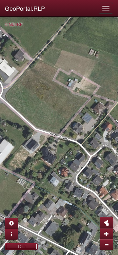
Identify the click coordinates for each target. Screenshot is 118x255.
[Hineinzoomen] (106, 233)
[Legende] (11, 234)
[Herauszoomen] (106, 244)
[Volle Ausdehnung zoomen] (106, 223)
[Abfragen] (11, 223)
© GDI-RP (14, 24)
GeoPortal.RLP (25, 8)
